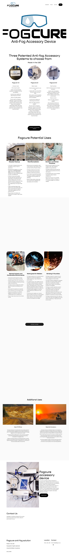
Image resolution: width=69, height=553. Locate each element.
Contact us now (34, 324)
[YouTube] (53, 544)
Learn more (43, 495)
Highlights (47, 4)
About (51, 4)
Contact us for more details (34, 128)
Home (60, 4)
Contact (55, 4)
